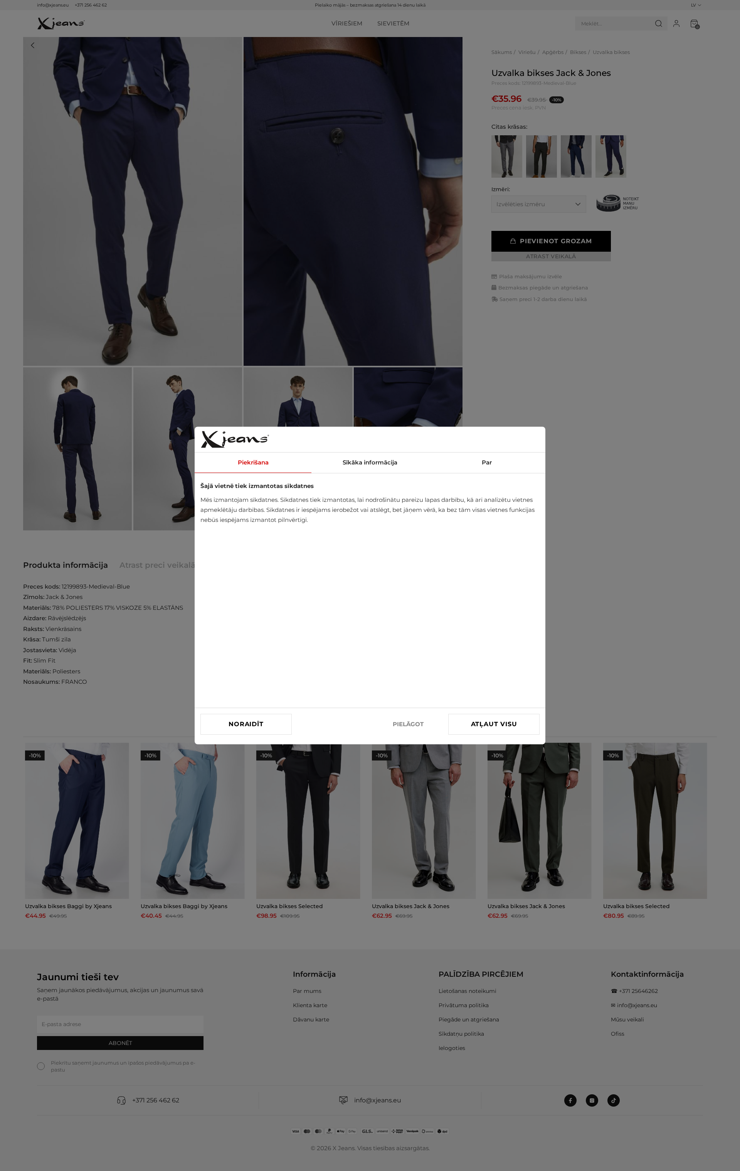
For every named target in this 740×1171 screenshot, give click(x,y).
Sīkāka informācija (370, 462)
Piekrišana (253, 462)
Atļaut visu (494, 724)
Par (487, 462)
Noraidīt (246, 724)
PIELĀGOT (408, 724)
